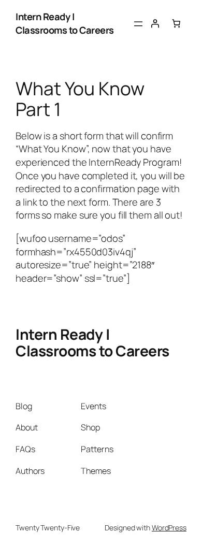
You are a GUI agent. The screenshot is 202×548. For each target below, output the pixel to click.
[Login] (155, 23)
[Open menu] (138, 24)
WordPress (169, 527)
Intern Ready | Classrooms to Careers (65, 23)
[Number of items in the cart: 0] (176, 23)
